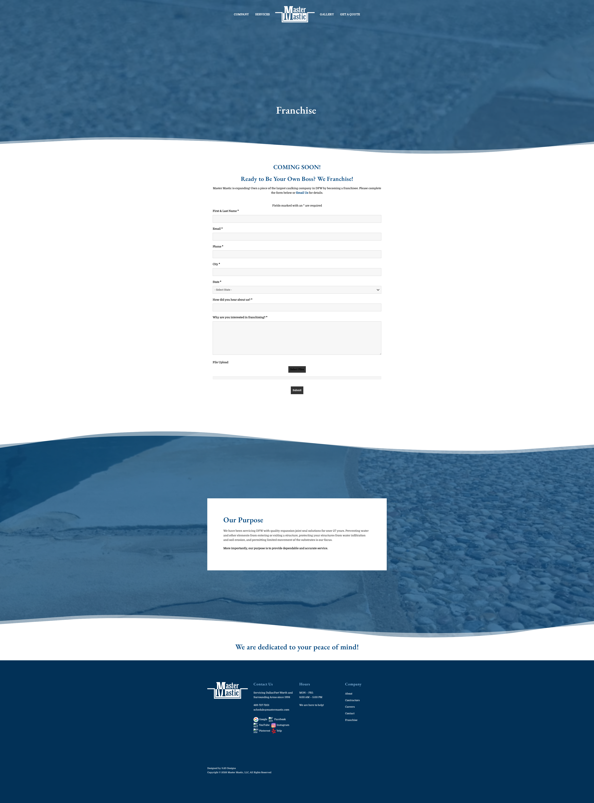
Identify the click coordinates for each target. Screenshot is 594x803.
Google (262, 719)
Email (218, 228)
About (348, 693)
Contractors (352, 700)
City (216, 264)
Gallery (327, 14)
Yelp (279, 730)
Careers (350, 706)
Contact (350, 713)
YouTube (264, 725)
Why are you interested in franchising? (240, 317)
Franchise (351, 720)
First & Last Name (226, 211)
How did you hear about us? (232, 299)
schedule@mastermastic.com (271, 709)
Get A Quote (350, 14)
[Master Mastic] (295, 14)
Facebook (280, 719)
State (217, 281)
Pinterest (264, 730)
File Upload (220, 362)
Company (241, 14)
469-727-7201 (261, 705)
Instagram (282, 725)
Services (262, 14)
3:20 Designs (229, 768)
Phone (218, 246)
